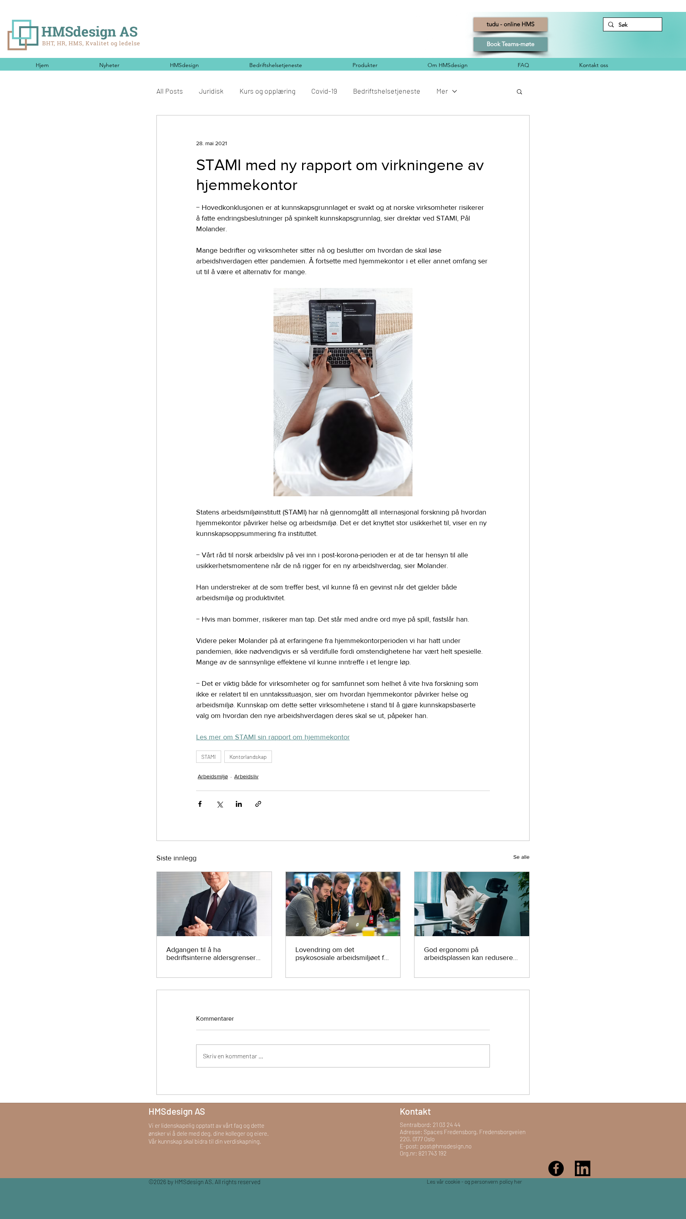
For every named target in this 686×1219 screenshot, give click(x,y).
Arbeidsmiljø (213, 776)
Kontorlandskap (248, 756)
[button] (519, 91)
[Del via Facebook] (200, 804)
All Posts (169, 90)
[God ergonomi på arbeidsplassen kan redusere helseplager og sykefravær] (471, 904)
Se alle (521, 857)
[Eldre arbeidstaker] (214, 904)
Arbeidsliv (246, 776)
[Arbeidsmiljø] (343, 904)
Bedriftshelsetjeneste (386, 90)
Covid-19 (324, 90)
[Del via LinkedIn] (239, 804)
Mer (442, 90)
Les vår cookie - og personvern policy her (474, 1181)
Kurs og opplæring (267, 90)
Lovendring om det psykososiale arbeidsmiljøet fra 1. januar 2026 (342, 954)
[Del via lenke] (258, 804)
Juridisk (211, 90)
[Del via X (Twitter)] (219, 804)
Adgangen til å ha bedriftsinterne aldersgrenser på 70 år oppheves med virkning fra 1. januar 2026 (211, 954)
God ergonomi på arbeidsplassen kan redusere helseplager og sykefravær (468, 954)
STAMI (208, 756)
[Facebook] (556, 1168)
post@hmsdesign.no (446, 1146)
